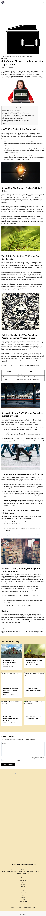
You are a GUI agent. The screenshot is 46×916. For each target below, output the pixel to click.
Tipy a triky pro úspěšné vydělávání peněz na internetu (15, 113)
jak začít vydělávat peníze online (33, 142)
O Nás (23, 884)
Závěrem (4, 123)
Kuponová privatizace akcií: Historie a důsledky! (10, 631)
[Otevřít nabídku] (43, 2)
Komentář (5, 743)
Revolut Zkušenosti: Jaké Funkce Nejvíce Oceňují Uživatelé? (10, 690)
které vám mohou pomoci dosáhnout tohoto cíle (18, 518)
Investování (4, 58)
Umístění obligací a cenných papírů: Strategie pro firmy (10, 718)
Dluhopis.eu (5, 67)
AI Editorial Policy (23, 914)
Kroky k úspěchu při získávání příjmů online (12, 118)
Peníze (23, 897)
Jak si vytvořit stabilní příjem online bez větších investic (15, 120)
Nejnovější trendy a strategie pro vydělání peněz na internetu (17, 121)
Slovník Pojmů (23, 901)
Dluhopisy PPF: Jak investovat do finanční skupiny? (9, 662)
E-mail (19, 760)
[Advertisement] (23, 13)
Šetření (23, 899)
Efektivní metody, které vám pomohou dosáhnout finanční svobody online (19, 115)
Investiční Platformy (23, 893)
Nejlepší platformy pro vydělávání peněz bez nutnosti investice (17, 117)
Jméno (4, 760)
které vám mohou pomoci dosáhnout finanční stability (25, 424)
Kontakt (23, 886)
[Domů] (1, 56)
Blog (23, 882)
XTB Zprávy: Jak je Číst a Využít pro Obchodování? (35, 631)
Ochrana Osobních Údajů (28, 907)
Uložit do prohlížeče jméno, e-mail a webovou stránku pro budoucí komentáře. (38, 759)
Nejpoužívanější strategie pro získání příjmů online (14, 112)
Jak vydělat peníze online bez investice (11, 110)
